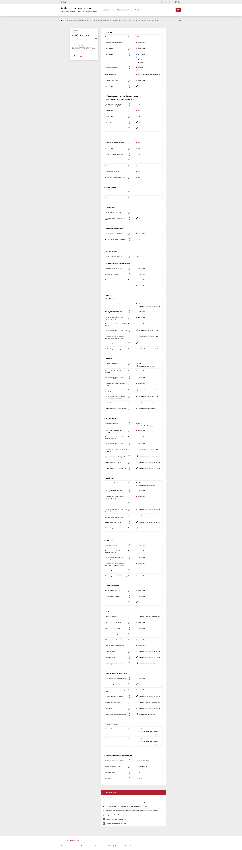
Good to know (108, 10)
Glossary (138, 10)
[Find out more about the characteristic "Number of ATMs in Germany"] (129, 213)
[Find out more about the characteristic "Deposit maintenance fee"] (129, 286)
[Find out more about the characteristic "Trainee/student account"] (129, 160)
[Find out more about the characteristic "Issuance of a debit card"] (129, 67)
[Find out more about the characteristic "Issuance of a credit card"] (129, 81)
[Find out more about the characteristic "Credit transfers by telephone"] (129, 634)
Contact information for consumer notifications (84, 50)
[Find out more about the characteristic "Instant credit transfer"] (129, 652)
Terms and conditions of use (124, 846)
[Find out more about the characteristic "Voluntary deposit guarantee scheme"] (129, 239)
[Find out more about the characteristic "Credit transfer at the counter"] (129, 623)
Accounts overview (124, 10)
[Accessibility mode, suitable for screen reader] (175, 2)
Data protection (86, 846)
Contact (63, 846)
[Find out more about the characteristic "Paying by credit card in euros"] (129, 570)
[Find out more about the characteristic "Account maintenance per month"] (129, 37)
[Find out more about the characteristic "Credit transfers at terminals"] (129, 628)
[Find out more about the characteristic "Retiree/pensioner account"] (129, 172)
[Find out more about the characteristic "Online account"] (129, 86)
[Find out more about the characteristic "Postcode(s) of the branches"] (129, 198)
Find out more (158, 734)
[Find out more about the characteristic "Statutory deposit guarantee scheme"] (129, 234)
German (164, 2)
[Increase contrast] (169, 2)
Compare (80, 56)
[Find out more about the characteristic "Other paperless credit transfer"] (129, 640)
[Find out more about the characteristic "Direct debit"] (129, 709)
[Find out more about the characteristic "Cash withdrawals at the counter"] (129, 739)
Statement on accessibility (103, 846)
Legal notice (73, 846)
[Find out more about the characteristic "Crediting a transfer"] (129, 657)
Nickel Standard (142, 54)
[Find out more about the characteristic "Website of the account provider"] (129, 767)
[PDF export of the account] (180, 21)
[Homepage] (61, 20)
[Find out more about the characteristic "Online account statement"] (129, 602)
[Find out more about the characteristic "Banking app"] (129, 122)
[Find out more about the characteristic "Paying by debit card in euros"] (129, 343)
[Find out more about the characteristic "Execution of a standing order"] (129, 703)
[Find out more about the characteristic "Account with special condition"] (129, 143)
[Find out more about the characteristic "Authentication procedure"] (129, 128)
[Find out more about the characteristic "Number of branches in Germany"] (129, 192)
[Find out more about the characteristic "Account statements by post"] (129, 591)
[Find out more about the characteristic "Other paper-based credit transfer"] (129, 646)
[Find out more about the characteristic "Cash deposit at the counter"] (129, 729)
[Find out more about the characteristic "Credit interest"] (129, 49)
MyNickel (140, 57)
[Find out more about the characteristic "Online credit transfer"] (129, 617)
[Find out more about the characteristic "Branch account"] (129, 111)
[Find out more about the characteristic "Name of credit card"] (129, 75)
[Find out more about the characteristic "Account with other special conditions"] (129, 178)
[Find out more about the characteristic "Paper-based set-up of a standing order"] (129, 678)
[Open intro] (179, 1)
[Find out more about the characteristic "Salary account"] (129, 166)
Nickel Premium (142, 60)
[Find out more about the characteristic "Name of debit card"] (129, 54)
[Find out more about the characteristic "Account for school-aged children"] (129, 154)
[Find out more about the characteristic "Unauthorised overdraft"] (129, 274)
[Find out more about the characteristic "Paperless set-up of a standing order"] (129, 684)
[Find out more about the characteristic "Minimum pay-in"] (129, 149)
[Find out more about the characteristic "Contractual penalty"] (129, 772)
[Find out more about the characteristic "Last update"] (129, 778)
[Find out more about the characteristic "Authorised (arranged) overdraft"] (129, 43)
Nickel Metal (141, 62)
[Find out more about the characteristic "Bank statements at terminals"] (129, 596)
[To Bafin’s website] (64, 2)
